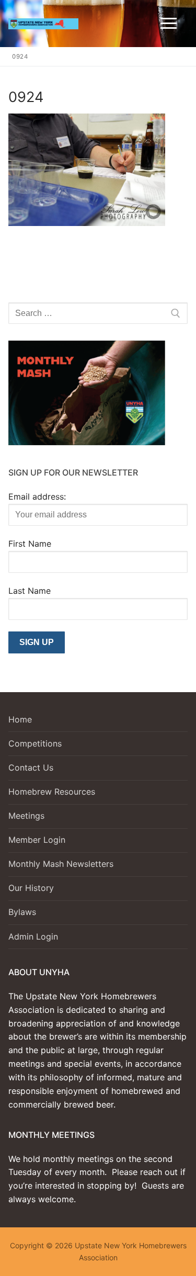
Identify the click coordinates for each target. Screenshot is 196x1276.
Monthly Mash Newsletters (60, 864)
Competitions (35, 743)
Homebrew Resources (51, 791)
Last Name (29, 590)
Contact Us (30, 767)
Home (20, 719)
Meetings (26, 815)
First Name (29, 543)
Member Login (36, 839)
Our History (31, 888)
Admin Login (33, 936)
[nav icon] (168, 24)
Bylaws (22, 912)
